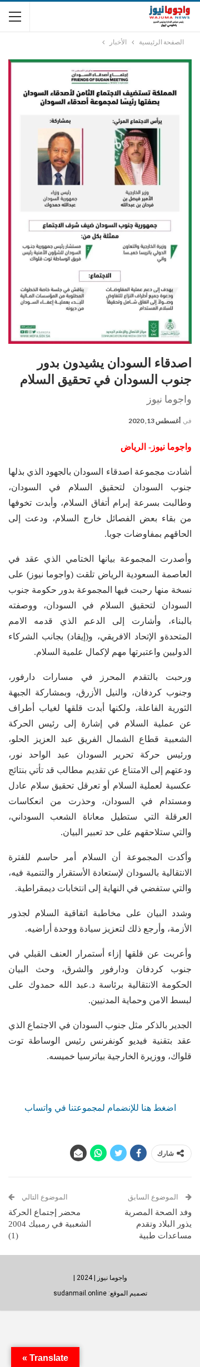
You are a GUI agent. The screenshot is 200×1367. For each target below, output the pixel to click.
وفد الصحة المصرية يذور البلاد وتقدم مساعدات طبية (158, 1224)
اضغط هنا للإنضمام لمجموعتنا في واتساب (100, 1107)
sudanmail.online (80, 1293)
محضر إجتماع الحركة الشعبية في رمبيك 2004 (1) (49, 1224)
